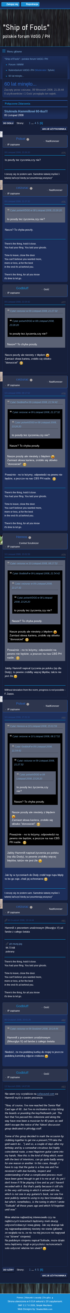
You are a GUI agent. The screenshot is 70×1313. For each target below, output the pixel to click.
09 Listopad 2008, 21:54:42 (17, 302)
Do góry (8, 1270)
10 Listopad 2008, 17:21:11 (17, 717)
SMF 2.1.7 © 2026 (26, 1305)
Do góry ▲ (48, 1297)
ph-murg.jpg (15, 944)
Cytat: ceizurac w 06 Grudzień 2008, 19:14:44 (34, 1028)
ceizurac (22, 188)
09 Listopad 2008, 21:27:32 (17, 201)
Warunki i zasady (33, 1297)
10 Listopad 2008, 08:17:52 (17, 393)
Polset (20, 139)
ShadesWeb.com (44, 1309)
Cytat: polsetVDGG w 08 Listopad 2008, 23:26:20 (36, 210)
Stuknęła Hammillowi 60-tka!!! (26, 111)
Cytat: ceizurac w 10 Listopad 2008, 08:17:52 (34, 563)
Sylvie (51, 70)
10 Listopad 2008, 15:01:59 (17, 554)
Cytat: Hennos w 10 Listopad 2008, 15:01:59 (33, 726)
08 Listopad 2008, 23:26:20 (17, 152)
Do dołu (8, 123)
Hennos (21, 537)
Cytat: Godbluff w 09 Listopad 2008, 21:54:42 (34, 402)
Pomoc (20, 1297)
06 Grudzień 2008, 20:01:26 (17, 1020)
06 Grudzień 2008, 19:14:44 (21, 920)
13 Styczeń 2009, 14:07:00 (17, 1086)
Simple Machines (44, 1305)
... (32, 123)
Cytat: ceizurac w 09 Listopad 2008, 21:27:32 (34, 311)
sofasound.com (45, 1093)
